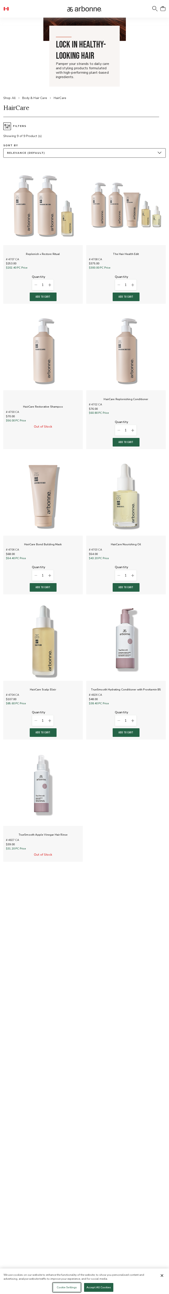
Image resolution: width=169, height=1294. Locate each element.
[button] (8, 8)
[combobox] (84, 152)
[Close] (162, 1275)
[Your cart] (162, 8)
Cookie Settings (67, 1287)
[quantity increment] (49, 285)
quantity (38, 277)
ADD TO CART (43, 296)
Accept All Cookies (98, 1287)
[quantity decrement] (35, 285)
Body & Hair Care (34, 98)
